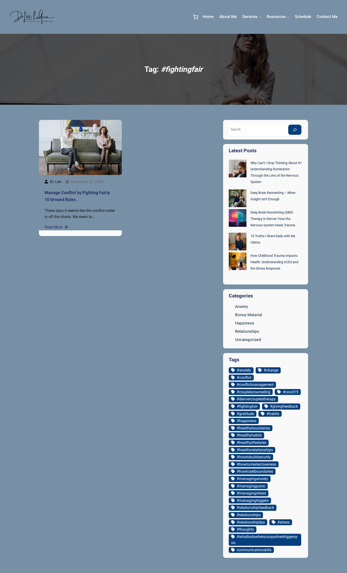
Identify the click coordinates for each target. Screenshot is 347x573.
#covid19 (290, 392)
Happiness (244, 323)
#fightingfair (247, 406)
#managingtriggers (253, 500)
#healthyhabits (249, 435)
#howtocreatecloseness (256, 464)
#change (271, 370)
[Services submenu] (260, 17)
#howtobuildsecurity (254, 457)
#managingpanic (251, 486)
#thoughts (245, 529)
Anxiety (241, 306)
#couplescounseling (253, 392)
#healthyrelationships (255, 450)
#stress (283, 522)
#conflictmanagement (255, 384)
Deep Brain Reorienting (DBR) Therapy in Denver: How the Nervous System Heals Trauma (272, 218)
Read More (54, 227)
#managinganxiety (252, 479)
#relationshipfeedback (255, 507)
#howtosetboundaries (255, 471)
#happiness (246, 421)
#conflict (244, 377)
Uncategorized (248, 339)
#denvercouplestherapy (256, 399)
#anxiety (244, 370)
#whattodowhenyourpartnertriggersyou (264, 539)
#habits (273, 413)
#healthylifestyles (251, 442)
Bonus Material (248, 314)
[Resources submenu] (288, 17)
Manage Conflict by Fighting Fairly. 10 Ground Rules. (78, 196)
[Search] (294, 130)
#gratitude (245, 413)
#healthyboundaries (253, 428)
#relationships (249, 515)
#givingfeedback (284, 406)
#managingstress (251, 493)
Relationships (247, 331)
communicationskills (254, 550)
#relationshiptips (251, 522)
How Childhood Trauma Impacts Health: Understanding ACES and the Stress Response (274, 262)
